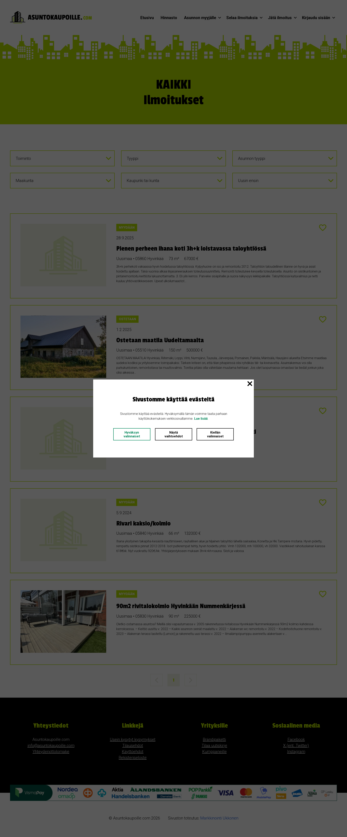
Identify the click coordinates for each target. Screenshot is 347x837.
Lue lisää (201, 419)
